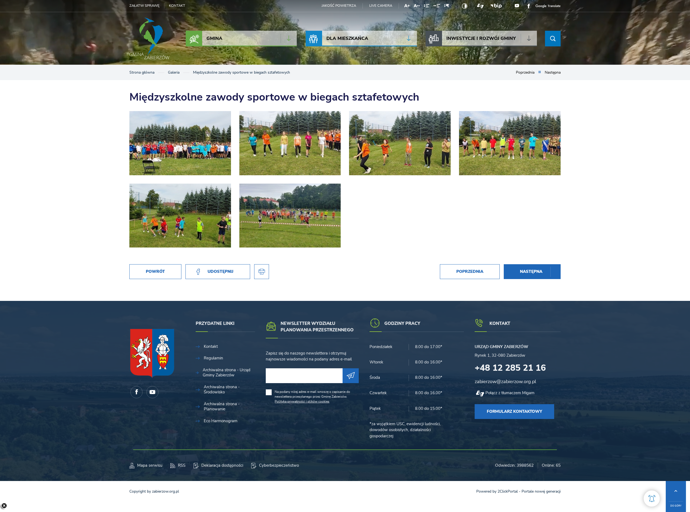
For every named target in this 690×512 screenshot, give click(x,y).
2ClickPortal (508, 491)
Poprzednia (525, 72)
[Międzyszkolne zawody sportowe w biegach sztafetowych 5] (290, 143)
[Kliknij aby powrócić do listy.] (540, 72)
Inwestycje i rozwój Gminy (481, 38)
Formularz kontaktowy (514, 412)
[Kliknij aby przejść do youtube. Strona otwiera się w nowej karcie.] (517, 6)
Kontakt (177, 6)
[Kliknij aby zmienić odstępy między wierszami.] (426, 7)
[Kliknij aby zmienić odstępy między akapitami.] (446, 7)
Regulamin (213, 358)
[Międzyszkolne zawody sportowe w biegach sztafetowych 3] (510, 143)
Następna (553, 72)
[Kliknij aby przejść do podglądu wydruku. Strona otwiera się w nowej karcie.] (261, 271)
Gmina (214, 38)
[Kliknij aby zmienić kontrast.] (465, 6)
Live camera (380, 6)
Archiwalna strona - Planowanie (222, 406)
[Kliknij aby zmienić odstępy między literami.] (416, 7)
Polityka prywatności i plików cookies (302, 401)
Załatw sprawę (144, 6)
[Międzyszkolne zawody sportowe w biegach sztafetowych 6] (180, 143)
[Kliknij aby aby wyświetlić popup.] (652, 498)
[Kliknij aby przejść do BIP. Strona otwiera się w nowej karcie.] (496, 6)
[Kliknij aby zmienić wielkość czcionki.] (407, 7)
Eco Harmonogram (220, 421)
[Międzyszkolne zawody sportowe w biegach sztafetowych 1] (290, 216)
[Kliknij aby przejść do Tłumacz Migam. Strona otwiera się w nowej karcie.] (480, 6)
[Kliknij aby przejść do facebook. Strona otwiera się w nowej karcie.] (528, 6)
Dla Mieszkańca (347, 38)
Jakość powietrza (339, 6)
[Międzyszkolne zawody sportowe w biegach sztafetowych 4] (400, 143)
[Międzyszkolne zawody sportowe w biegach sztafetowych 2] (180, 216)
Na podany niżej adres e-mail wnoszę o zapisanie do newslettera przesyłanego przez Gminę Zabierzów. (312, 396)
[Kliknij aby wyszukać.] (553, 38)
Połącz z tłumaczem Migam (509, 393)
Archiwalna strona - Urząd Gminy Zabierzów (226, 372)
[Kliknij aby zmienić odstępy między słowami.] (436, 7)
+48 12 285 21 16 (510, 368)
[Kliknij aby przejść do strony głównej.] (149, 38)
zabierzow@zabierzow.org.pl (505, 381)
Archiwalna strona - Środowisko (222, 389)
